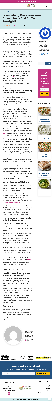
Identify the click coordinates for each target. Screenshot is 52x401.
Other (9, 12)
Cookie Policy (39, 389)
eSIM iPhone (12, 77)
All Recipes (48, 394)
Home (4, 12)
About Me (39, 385)
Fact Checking (48, 391)
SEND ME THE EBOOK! (44, 94)
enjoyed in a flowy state (13, 202)
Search (48, 63)
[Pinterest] (9, 393)
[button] (13, 6)
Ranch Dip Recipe (44, 138)
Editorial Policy (39, 393)
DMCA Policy (48, 388)
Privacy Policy (48, 385)
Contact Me (39, 387)
